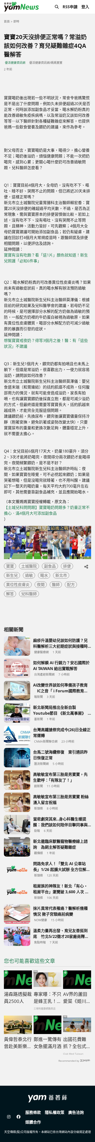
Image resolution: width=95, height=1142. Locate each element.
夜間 (41, 584)
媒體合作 (33, 1122)
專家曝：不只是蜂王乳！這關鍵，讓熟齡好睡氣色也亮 (47, 998)
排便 (67, 566)
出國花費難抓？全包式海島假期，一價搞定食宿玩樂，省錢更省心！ (77, 1043)
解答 (10, 593)
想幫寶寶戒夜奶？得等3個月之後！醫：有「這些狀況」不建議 (46, 343)
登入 (85, 6)
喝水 (44, 575)
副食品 (50, 566)
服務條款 (33, 1112)
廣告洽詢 (76, 1112)
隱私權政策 (54, 1112)
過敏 (29, 575)
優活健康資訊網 (15, 63)
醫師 (56, 584)
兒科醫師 (29, 593)
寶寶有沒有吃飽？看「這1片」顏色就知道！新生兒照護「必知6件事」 (46, 258)
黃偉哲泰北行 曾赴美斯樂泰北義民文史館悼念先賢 (18, 1043)
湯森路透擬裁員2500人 (18, 997)
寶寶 (10, 566)
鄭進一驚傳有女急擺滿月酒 (47, 1043)
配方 (71, 584)
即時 (16, 21)
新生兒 (12, 575)
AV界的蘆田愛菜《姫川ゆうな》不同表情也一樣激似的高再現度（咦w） (77, 998)
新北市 (61, 575)
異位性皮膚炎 (17, 584)
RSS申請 (70, 6)
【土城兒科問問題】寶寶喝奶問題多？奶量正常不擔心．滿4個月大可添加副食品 (47, 510)
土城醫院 (29, 566)
